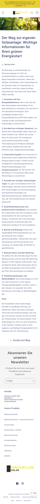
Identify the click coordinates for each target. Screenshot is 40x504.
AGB (12, 500)
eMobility (8, 451)
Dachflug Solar (19, 494)
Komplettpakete (10, 440)
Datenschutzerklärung (29, 497)
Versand (19, 500)
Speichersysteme (11, 435)
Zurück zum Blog (21, 340)
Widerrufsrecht (15, 497)
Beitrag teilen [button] (9, 64)
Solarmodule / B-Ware (12, 430)
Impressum (27, 500)
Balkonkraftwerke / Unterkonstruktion (19, 420)
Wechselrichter (10, 446)
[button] (2, 12)
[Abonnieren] (33, 381)
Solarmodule (9, 425)
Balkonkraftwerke (11, 414)
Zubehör (7, 456)
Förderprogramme (10, 170)
